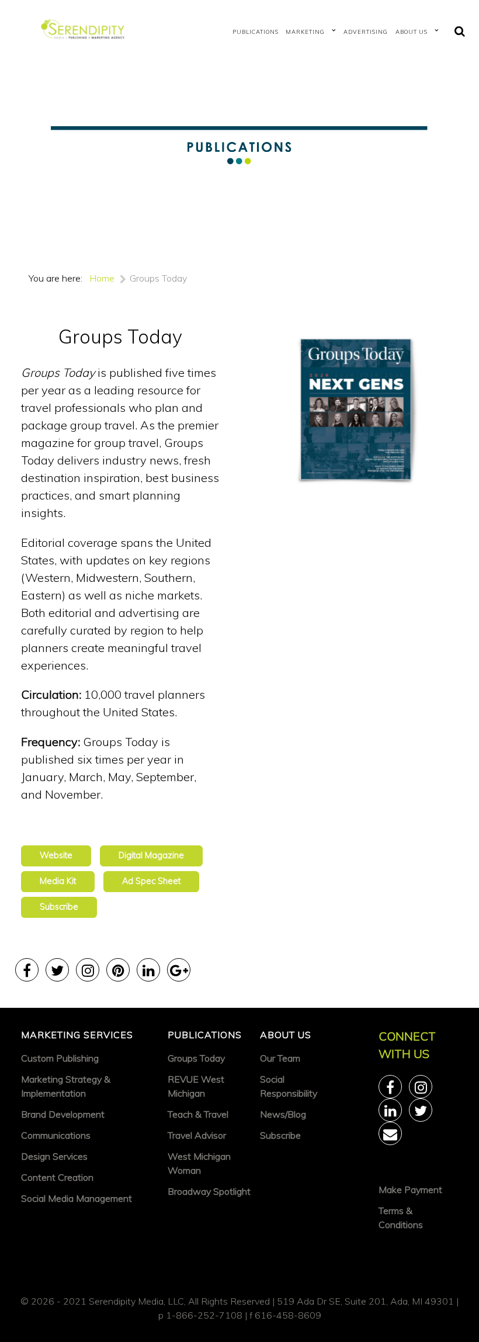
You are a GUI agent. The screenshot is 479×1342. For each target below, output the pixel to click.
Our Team (280, 1058)
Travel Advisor (197, 1135)
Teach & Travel (198, 1114)
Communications (56, 1135)
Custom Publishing (60, 1058)
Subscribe (59, 906)
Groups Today (196, 1058)
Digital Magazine (151, 855)
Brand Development (63, 1114)
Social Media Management (76, 1198)
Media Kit (58, 881)
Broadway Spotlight (209, 1191)
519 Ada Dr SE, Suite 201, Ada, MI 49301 (365, 1301)
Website (56, 855)
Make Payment (410, 1189)
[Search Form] (459, 31)
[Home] (85, 31)
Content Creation (57, 1177)
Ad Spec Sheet (151, 881)
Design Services (54, 1156)
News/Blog (283, 1114)
